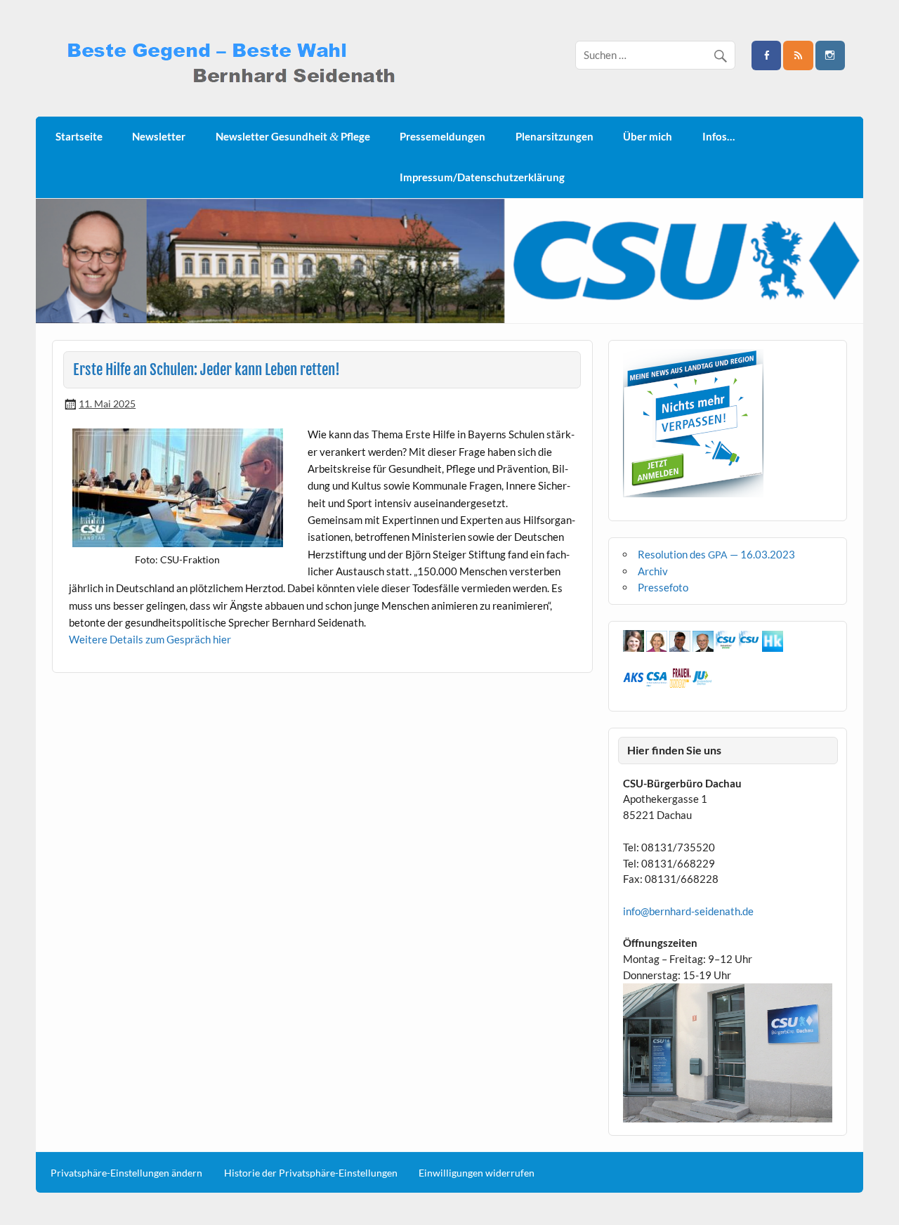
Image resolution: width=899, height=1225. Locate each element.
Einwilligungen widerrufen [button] (476, 1173)
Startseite (79, 136)
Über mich (647, 136)
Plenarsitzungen (554, 136)
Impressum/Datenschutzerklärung (482, 177)
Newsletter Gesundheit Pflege (293, 136)
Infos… (718, 136)
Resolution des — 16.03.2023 (716, 554)
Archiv (653, 571)
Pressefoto (663, 587)
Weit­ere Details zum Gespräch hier (150, 639)
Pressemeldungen (442, 136)
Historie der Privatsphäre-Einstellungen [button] (311, 1173)
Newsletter (158, 136)
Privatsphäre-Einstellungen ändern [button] (126, 1173)
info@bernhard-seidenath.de (688, 911)
